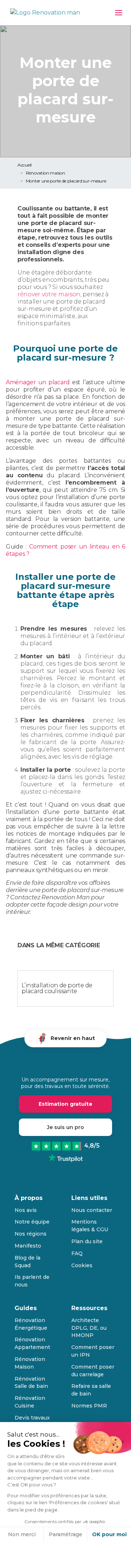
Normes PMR (89, 1405)
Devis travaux (32, 1417)
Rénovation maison (45, 173)
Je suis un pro (65, 1127)
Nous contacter (91, 1210)
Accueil (24, 165)
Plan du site (87, 1241)
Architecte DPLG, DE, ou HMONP (89, 1328)
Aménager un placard (38, 382)
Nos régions (31, 1233)
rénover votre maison (48, 294)
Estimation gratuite (65, 1104)
